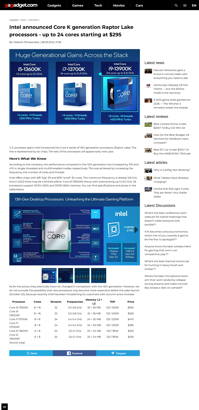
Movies (119, 5)
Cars (139, 5)
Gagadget (21, 4)
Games (77, 5)
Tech (98, 5)
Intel (22, 342)
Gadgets (54, 5)
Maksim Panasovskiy (26, 42)
